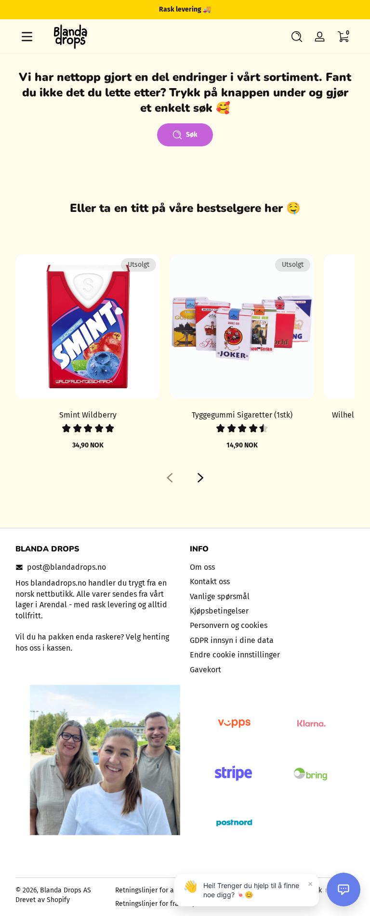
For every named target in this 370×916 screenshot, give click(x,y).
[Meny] (27, 36)
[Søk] (297, 36)
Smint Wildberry (88, 414)
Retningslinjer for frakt (150, 904)
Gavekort (205, 669)
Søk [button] (192, 135)
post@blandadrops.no (66, 567)
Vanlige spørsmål (220, 596)
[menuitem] (272, 567)
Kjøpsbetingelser (219, 610)
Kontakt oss (210, 581)
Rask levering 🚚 (185, 9)
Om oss (202, 567)
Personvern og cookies (228, 625)
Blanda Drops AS (65, 890)
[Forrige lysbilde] (169, 477)
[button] (296, 36)
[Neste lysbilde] (200, 477)
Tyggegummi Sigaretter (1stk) (242, 414)
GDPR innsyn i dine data (232, 640)
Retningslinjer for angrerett (156, 890)
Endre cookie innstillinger (235, 654)
